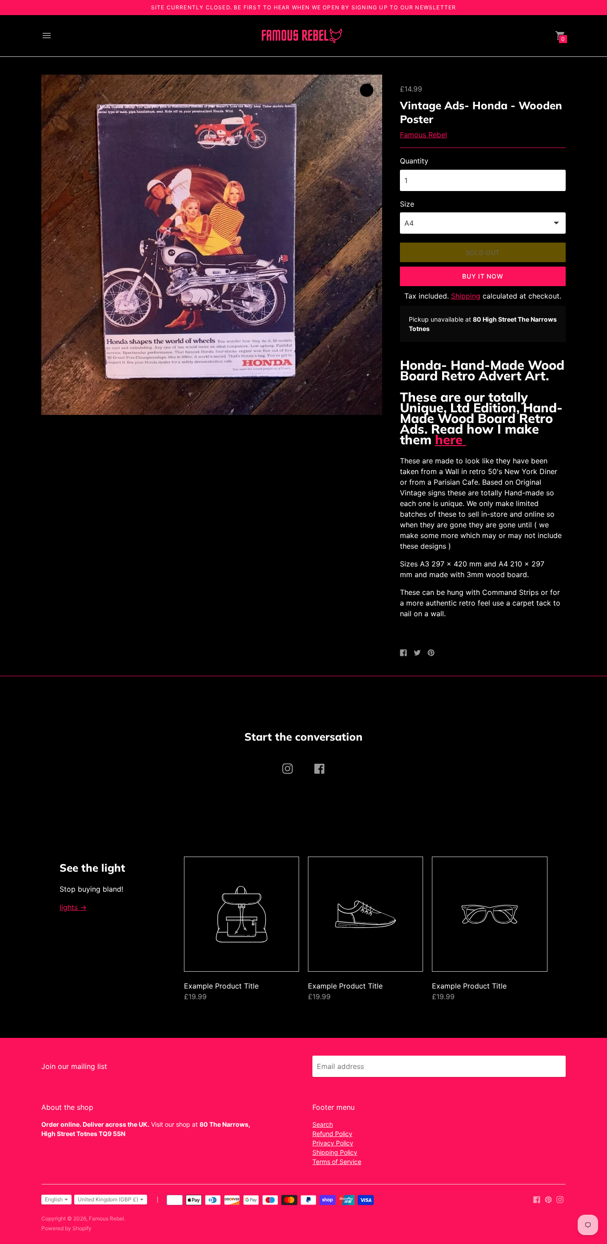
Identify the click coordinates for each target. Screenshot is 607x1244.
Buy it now (482, 276)
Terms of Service (336, 1161)
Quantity (414, 161)
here (450, 439)
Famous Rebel (423, 134)
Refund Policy (332, 1133)
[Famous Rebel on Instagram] (559, 1198)
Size (407, 204)
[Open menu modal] (46, 35)
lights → (73, 907)
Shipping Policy (334, 1152)
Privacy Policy (332, 1143)
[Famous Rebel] (301, 35)
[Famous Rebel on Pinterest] (548, 1198)
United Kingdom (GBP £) (108, 1199)
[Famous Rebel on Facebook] (536, 1198)
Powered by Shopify (66, 1228)
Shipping (465, 295)
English (54, 1199)
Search (322, 1124)
